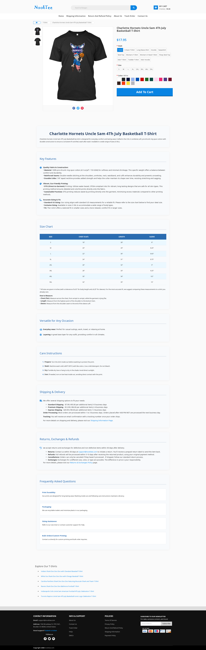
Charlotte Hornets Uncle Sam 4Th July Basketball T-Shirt (71, 22)
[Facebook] (73, 108)
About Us (72, 620)
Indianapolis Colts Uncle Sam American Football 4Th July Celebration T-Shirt (67, 591)
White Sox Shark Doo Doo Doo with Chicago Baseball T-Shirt (62, 576)
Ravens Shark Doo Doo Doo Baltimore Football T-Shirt (60, 586)
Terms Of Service (111, 620)
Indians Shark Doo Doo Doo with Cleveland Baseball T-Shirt (62, 571)
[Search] (134, 7)
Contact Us (142, 16)
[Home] (43, 7)
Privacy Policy (109, 624)
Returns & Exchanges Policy (81, 462)
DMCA (71, 635)
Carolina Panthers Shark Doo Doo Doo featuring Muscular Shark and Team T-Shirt (70, 581)
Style (120, 46)
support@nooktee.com (87, 452)
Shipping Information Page (102, 420)
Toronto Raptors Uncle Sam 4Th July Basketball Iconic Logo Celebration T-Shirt (68, 596)
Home (61, 16)
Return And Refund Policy (99, 16)
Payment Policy (110, 635)
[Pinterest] (82, 108)
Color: (123, 75)
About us (118, 16)
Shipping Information (76, 16)
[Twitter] (78, 108)
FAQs (71, 632)
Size (119, 65)
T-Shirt (45, 22)
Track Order (129, 16)
